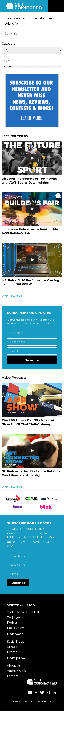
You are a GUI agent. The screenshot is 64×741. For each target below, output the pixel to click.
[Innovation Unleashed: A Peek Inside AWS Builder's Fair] (32, 209)
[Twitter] (42, 692)
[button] (61, 6)
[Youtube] (29, 692)
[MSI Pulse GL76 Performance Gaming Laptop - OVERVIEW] (32, 260)
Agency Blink (16, 670)
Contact (12, 646)
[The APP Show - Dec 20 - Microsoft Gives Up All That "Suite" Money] (32, 400)
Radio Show (15, 628)
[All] (32, 50)
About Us (13, 665)
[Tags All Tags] (32, 66)
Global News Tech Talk (23, 612)
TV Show (13, 617)
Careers (12, 676)
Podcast (13, 622)
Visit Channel (12, 296)
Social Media (16, 641)
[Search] (32, 33)
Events (12, 652)
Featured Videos (15, 136)
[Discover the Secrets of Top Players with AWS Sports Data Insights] (32, 158)
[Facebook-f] (35, 692)
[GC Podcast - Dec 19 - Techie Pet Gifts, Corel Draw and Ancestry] (32, 451)
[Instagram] (48, 692)
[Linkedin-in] (54, 692)
